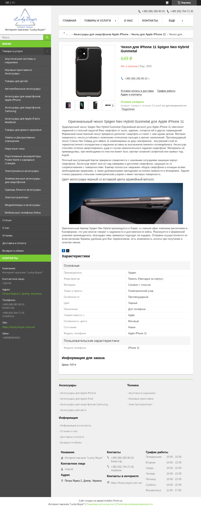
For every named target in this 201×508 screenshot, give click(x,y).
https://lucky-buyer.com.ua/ (18, 327)
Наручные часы (15, 148)
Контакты (150, 20)
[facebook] (63, 251)
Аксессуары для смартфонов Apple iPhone (22, 98)
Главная (69, 20)
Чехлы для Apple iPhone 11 (148, 34)
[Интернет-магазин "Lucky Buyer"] (25, 18)
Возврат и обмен (13, 250)
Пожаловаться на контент (100, 504)
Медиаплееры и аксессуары (22, 205)
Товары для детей (16, 81)
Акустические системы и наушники (20, 60)
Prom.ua (117, 500)
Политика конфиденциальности (135, 504)
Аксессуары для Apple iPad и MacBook (22, 120)
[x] (67, 251)
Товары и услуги (12, 51)
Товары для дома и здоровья (23, 130)
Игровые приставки (141, 398)
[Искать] (47, 37)
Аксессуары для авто (73, 410)
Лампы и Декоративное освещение (20, 139)
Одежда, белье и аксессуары (23, 189)
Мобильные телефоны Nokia (23, 212)
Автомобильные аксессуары (23, 88)
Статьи (6, 220)
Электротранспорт (17, 197)
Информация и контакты (75, 425)
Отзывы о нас (69, 431)
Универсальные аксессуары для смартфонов (22, 180)
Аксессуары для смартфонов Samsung (22, 109)
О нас (5, 228)
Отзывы (7, 235)
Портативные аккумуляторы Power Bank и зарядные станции (23, 159)
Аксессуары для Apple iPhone (78, 393)
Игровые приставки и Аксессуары (18, 71)
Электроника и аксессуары (22, 171)
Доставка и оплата (14, 243)
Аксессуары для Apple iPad (76, 398)
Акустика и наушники (142, 393)
